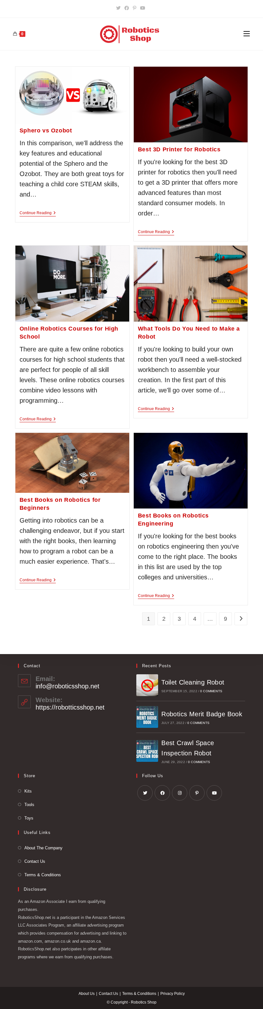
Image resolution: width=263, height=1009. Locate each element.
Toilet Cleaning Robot (192, 682)
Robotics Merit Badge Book (201, 714)
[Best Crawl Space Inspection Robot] (147, 751)
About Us (87, 993)
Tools (29, 804)
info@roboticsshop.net (67, 686)
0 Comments (211, 691)
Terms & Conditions (42, 874)
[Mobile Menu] (246, 34)
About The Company (43, 847)
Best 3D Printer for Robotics (179, 149)
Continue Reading (38, 213)
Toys (28, 818)
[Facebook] (127, 8)
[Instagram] (179, 793)
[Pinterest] (134, 8)
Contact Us (34, 861)
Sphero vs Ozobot (46, 130)
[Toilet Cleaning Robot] (147, 685)
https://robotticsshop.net (70, 707)
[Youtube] (142, 8)
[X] (119, 8)
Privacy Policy (172, 993)
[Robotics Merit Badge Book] (147, 717)
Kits (28, 791)
